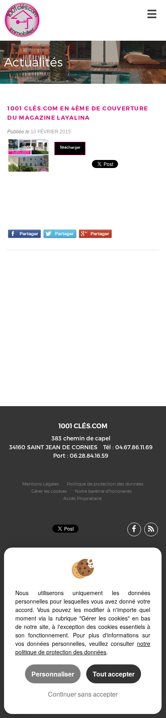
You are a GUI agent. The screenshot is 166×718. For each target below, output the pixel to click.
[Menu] (152, 15)
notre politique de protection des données (82, 647)
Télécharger (70, 147)
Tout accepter (114, 674)
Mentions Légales (40, 484)
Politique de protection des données (105, 484)
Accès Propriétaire (82, 498)
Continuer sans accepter (83, 694)
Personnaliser (52, 674)
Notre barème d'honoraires (104, 491)
